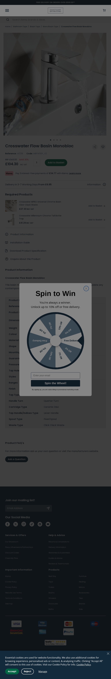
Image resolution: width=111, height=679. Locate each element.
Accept (12, 671)
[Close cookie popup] (108, 653)
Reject (27, 671)
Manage (42, 671)
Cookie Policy (83, 664)
